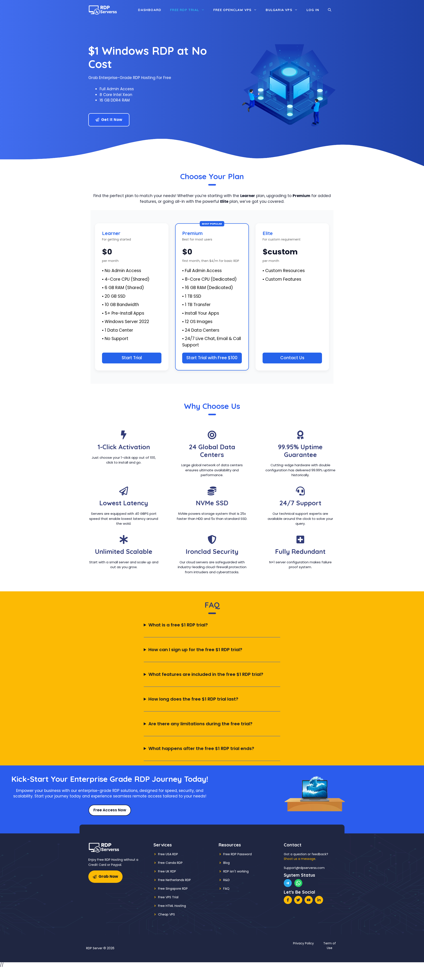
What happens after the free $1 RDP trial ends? (201, 748)
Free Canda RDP (170, 863)
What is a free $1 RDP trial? (178, 625)
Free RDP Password (237, 854)
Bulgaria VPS (279, 10)
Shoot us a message (299, 859)
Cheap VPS (166, 914)
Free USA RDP (168, 854)
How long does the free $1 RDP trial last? (193, 699)
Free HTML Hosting (172, 906)
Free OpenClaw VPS (232, 10)
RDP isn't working (236, 871)
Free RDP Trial (184, 10)
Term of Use (329, 945)
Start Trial (132, 358)
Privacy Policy (303, 943)
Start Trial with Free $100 (211, 358)
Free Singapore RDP (173, 888)
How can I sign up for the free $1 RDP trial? (195, 650)
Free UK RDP (167, 871)
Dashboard (149, 10)
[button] (330, 9)
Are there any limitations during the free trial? (200, 724)
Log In (313, 10)
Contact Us (292, 358)
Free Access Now (109, 810)
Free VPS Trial (168, 897)
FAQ (226, 888)
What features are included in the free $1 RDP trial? (205, 674)
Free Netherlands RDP (174, 880)
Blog (226, 863)
